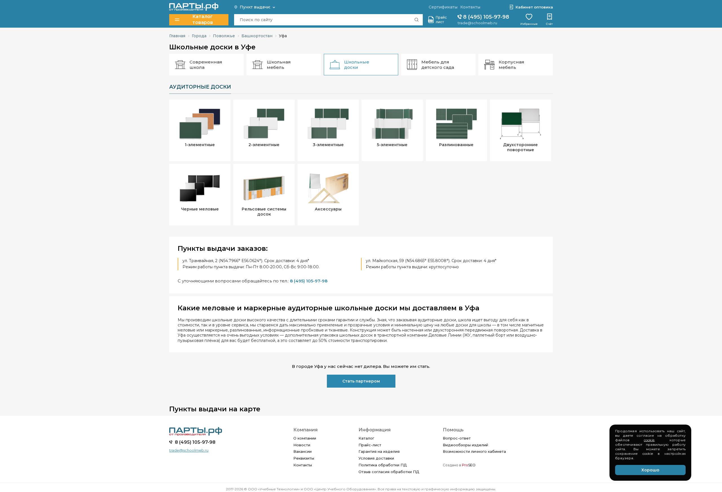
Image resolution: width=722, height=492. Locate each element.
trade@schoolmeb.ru (477, 23)
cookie (649, 440)
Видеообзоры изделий (465, 445)
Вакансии (302, 451)
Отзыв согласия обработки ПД (388, 471)
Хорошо (650, 470)
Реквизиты (303, 458)
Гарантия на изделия (379, 451)
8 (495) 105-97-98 (485, 17)
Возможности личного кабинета (474, 451)
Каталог (366, 438)
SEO (469, 465)
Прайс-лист (369, 445)
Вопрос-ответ (457, 438)
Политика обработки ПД (382, 465)
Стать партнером (361, 381)
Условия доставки (376, 458)
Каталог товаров (202, 19)
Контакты (302, 465)
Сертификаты (443, 7)
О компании (304, 438)
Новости (301, 445)
